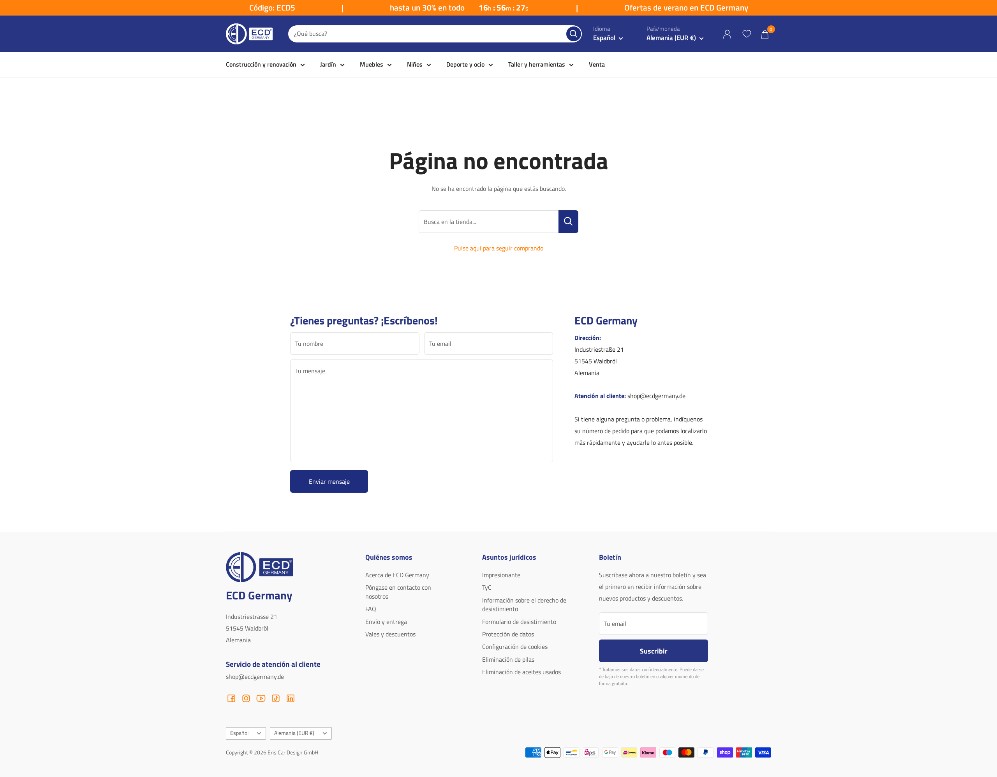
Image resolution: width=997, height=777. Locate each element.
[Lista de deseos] (746, 34)
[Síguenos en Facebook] (231, 698)
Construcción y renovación (261, 64)
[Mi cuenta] (727, 34)
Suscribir (654, 650)
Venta (597, 64)
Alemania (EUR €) (294, 733)
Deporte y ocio (465, 64)
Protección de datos (508, 634)
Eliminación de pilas (508, 659)
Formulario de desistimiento (519, 621)
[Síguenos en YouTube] (260, 698)
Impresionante (501, 575)
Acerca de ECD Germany (397, 575)
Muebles (371, 64)
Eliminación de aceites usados (521, 672)
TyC (486, 587)
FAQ (370, 608)
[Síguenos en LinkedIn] (290, 698)
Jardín (328, 64)
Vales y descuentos (390, 634)
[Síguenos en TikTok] (275, 698)
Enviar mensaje (329, 481)
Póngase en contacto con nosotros (398, 592)
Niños (415, 64)
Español (239, 733)
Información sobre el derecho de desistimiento (524, 604)
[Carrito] (765, 34)
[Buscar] (573, 33)
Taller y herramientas (536, 64)
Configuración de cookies (515, 646)
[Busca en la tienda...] (568, 221)
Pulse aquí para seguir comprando (498, 248)
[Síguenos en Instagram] (246, 698)
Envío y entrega (386, 621)
